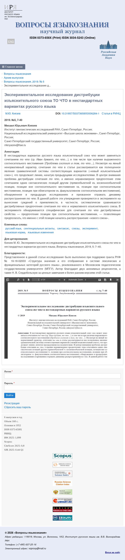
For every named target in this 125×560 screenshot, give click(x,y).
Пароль (8, 383)
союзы (76, 228)
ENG (11, 41)
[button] (12, 66)
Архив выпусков (14, 77)
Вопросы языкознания (17, 74)
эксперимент (90, 228)
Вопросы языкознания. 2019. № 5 (24, 81)
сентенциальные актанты (39, 228)
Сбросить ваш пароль (17, 407)
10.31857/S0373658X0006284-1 (81, 113)
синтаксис (63, 228)
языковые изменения (41, 232)
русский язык (13, 228)
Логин (7, 371)
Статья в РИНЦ (111, 113)
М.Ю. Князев (13, 113)
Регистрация (12, 403)
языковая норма (15, 232)
